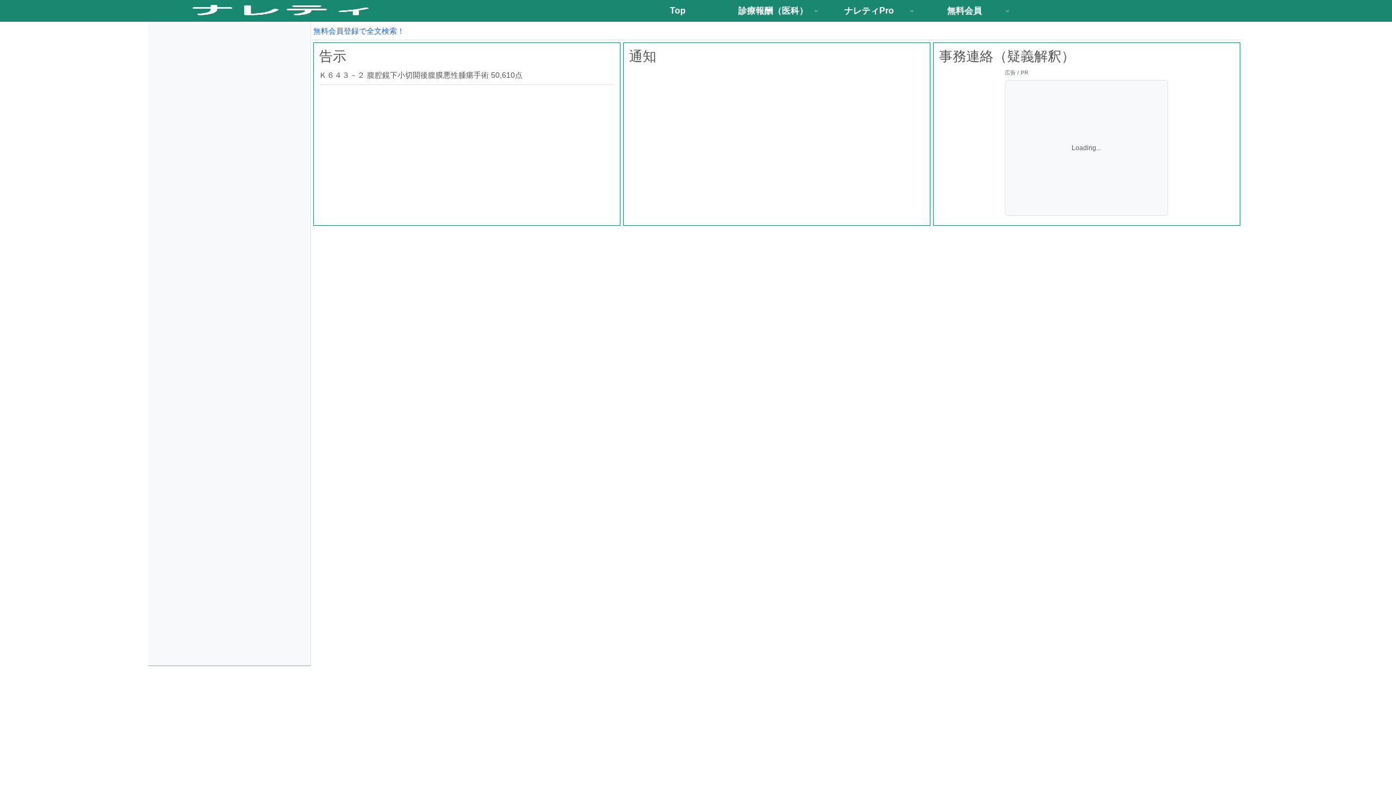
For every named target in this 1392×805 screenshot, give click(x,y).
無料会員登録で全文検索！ (359, 31)
